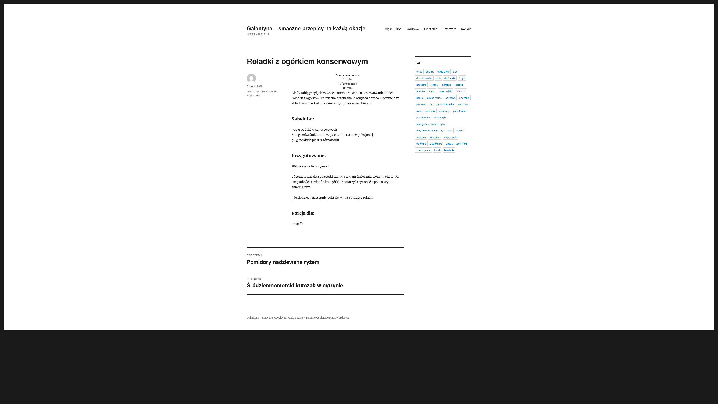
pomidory (430, 111)
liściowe (459, 84)
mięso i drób (261, 91)
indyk (462, 78)
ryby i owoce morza (427, 130)
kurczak (446, 84)
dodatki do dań (424, 78)
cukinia (430, 71)
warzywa (421, 137)
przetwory (444, 111)
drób (438, 78)
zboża (449, 143)
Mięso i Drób (393, 29)
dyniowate (449, 78)
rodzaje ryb (440, 117)
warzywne (434, 137)
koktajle (434, 84)
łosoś (437, 150)
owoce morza (434, 98)
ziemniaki (461, 143)
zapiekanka (436, 143)
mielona (420, 91)
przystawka (459, 111)
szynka (273, 91)
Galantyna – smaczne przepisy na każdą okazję (306, 28)
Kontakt (466, 29)
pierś (419, 111)
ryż (443, 130)
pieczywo (463, 104)
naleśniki (460, 91)
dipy (455, 71)
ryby (442, 124)
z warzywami (423, 150)
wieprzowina (253, 95)
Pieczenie (430, 29)
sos (450, 130)
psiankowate (423, 117)
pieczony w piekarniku (442, 104)
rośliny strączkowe (426, 124)
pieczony (421, 104)
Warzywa (413, 29)
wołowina (421, 143)
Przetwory (449, 29)
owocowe (450, 98)
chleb (419, 71)
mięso (250, 91)
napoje (420, 98)
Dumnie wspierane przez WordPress (327, 317)
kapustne (421, 84)
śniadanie (449, 150)
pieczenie (464, 98)
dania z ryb (443, 71)
